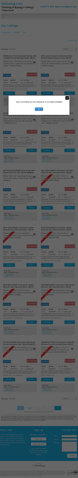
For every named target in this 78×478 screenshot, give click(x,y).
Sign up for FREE (38, 444)
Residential (16, 32)
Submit (72, 456)
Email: (57, 439)
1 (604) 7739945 (8, 160)
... (46, 408)
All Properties (5, 32)
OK (39, 109)
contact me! (6, 445)
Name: (56, 436)
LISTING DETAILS (9, 93)
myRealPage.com (39, 465)
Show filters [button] (71, 40)
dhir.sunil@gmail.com (67, 6)
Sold (24, 32)
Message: (56, 443)
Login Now (38, 439)
